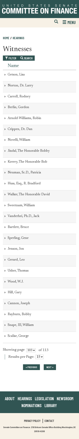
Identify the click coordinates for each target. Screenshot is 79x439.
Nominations (31, 405)
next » (49, 367)
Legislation (44, 398)
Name (13, 66)
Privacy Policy (32, 420)
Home (6, 38)
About (10, 398)
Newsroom (65, 398)
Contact (49, 420)
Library (50, 405)
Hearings (18, 38)
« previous (31, 367)
